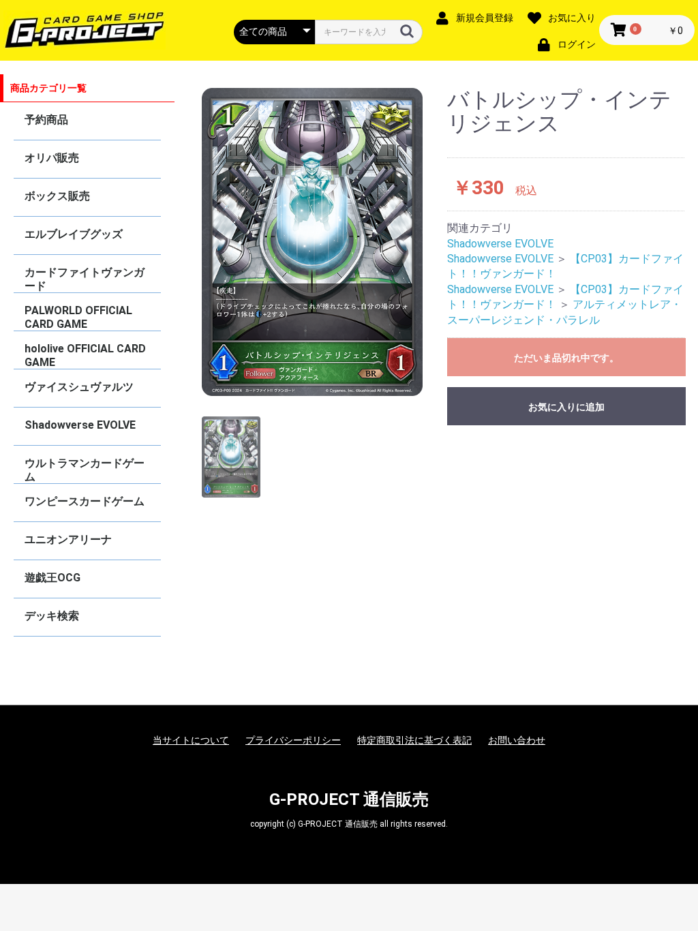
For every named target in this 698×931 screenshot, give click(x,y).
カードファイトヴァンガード (85, 279)
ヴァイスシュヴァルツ (79, 386)
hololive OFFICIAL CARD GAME (85, 355)
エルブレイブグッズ (74, 234)
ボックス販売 (57, 195)
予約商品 (46, 119)
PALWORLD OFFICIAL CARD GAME (78, 317)
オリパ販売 (52, 157)
